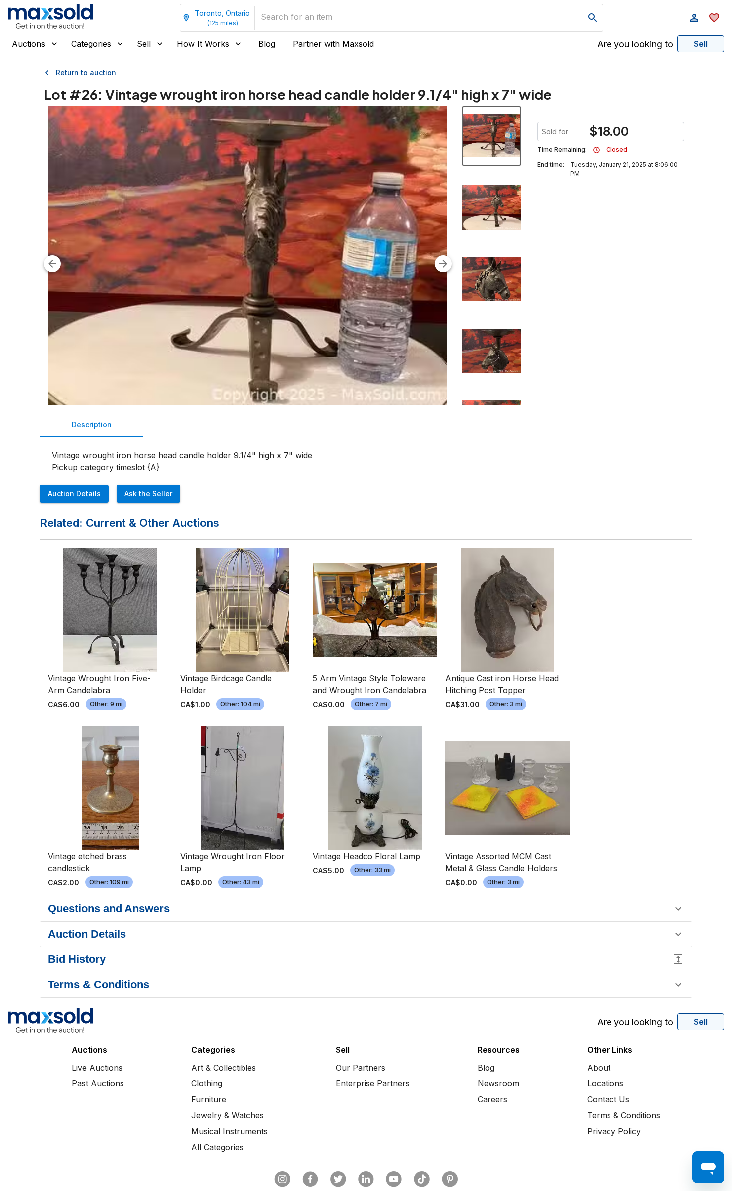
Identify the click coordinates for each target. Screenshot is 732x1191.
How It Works (203, 44)
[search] (593, 18)
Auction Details (74, 493)
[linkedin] (366, 1179)
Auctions (28, 44)
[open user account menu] (694, 18)
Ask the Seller (148, 493)
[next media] (443, 263)
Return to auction (86, 72)
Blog (266, 44)
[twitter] (338, 1179)
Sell (144, 44)
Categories (91, 44)
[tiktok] (422, 1179)
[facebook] (310, 1179)
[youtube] (394, 1179)
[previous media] (52, 263)
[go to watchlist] (714, 18)
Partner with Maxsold (333, 44)
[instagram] (282, 1179)
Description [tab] (92, 424)
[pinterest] (450, 1179)
